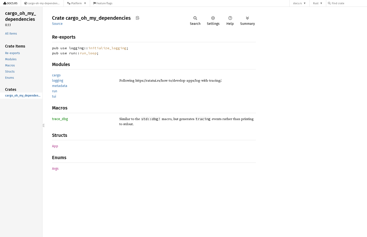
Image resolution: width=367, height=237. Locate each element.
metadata (59, 86)
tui (54, 96)
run (54, 91)
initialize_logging (107, 48)
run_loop (88, 53)
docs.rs (297, 3)
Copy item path (137, 17)
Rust (316, 3)
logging (57, 81)
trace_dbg (60, 119)
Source (57, 24)
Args (55, 169)
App (55, 146)
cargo (56, 75)
